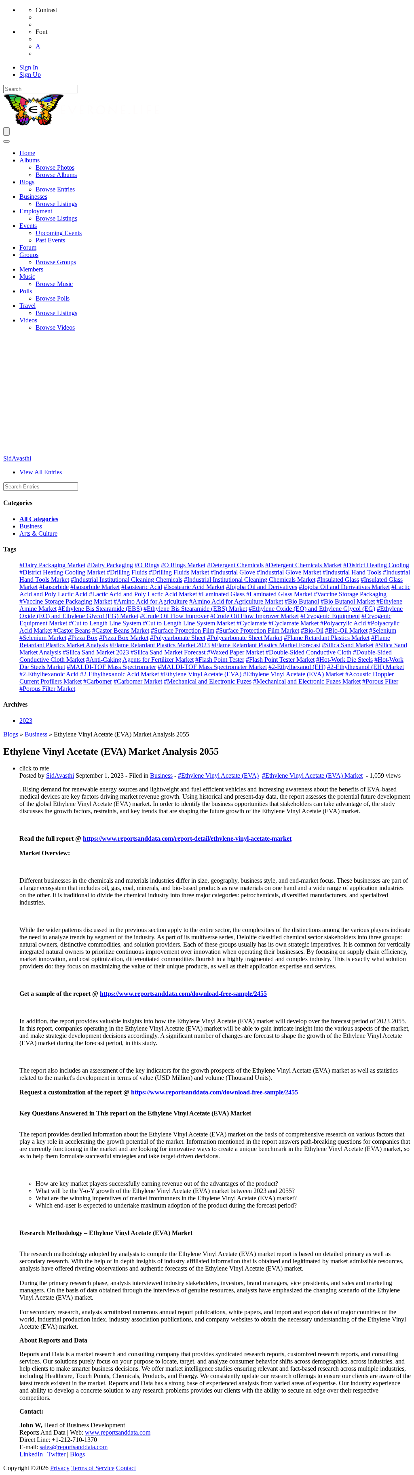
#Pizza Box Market (123, 637)
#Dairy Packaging (110, 565)
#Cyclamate (252, 623)
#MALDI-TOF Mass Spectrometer (111, 666)
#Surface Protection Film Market (257, 630)
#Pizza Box (82, 637)
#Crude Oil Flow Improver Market (254, 615)
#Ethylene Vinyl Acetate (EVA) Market (293, 674)
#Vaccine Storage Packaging (350, 594)
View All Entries (40, 472)
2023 (25, 720)
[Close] (6, 141)
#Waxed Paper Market (235, 652)
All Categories (38, 519)
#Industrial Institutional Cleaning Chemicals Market (249, 579)
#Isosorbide (54, 586)
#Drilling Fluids (127, 572)
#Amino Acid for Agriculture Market (236, 601)
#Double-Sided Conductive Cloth (308, 652)
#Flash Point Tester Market (280, 659)
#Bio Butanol (302, 601)
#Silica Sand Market (348, 645)
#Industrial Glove (233, 572)
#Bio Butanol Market (348, 601)
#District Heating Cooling (376, 565)
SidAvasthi (17, 458)
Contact (126, 1467)
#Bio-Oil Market (346, 630)
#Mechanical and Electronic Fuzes (207, 681)
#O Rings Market (183, 565)
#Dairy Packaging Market (52, 565)
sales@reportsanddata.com (74, 1446)
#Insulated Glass (338, 579)
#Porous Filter (380, 681)
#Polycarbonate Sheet (177, 637)
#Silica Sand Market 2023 (96, 652)
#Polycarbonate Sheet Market (244, 637)
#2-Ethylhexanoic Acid (48, 674)
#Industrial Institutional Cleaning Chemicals (126, 579)
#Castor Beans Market (120, 630)
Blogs (10, 734)
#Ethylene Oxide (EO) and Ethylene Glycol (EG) (312, 608)
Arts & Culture (38, 533)
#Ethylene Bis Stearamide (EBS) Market (195, 608)
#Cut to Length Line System (105, 623)
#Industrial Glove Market (289, 572)
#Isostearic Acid (141, 586)
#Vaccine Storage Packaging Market (65, 601)
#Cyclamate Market (293, 623)
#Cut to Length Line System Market (189, 623)
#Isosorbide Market (95, 586)
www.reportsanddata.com (117, 1432)
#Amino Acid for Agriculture (151, 601)
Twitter (56, 1454)
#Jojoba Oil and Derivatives (261, 586)
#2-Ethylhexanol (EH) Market (365, 666)
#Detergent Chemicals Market (303, 565)
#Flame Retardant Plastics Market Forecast (265, 645)
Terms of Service (92, 1467)
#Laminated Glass (222, 594)
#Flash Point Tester (219, 659)
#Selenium (382, 630)
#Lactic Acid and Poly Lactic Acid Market (143, 594)
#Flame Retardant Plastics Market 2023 (160, 645)
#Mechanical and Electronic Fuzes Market (307, 681)
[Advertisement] (207, 394)
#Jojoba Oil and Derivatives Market (344, 586)
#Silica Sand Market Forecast (168, 652)
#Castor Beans (72, 630)
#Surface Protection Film (182, 630)
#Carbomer (97, 681)
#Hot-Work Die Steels (344, 659)
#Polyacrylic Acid (343, 623)
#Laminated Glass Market (279, 594)
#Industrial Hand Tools (352, 572)
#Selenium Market (42, 637)
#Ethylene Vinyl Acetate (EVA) (201, 674)
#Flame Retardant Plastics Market (327, 637)
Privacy (60, 1467)
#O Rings (147, 565)
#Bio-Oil (312, 630)
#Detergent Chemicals (235, 565)
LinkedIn (31, 1454)
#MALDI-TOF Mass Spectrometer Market (212, 666)
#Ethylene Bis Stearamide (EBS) (100, 608)
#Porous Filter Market (47, 688)
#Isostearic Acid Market (194, 586)
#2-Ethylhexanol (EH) (296, 666)
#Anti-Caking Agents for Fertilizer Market (140, 659)
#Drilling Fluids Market (179, 572)
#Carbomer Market (138, 681)
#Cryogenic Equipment (330, 615)
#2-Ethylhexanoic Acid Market (119, 674)
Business (30, 526)
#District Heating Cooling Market (62, 572)
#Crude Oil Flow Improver (174, 615)
